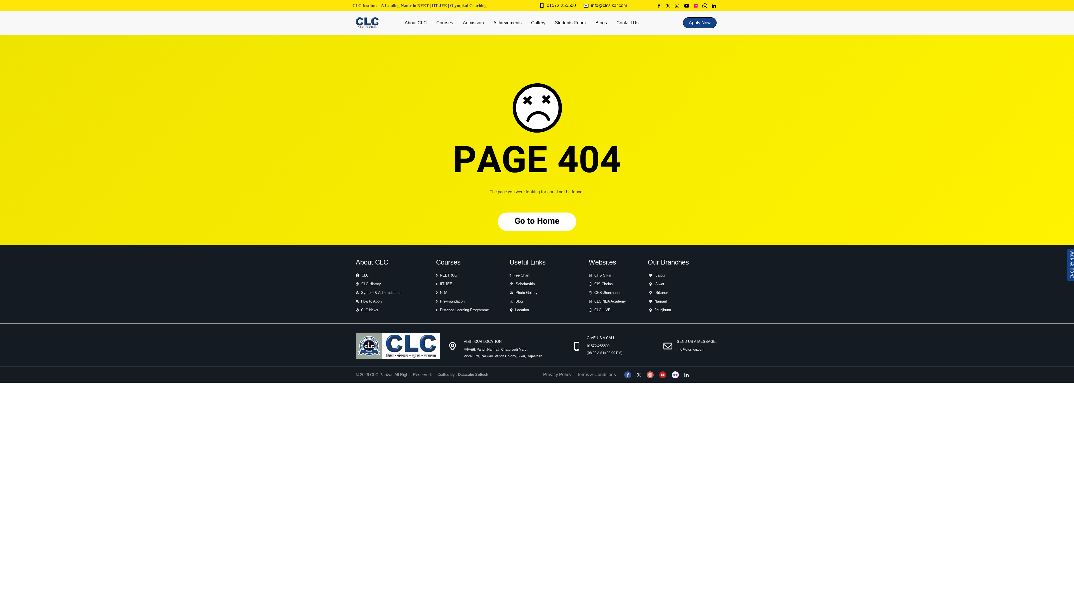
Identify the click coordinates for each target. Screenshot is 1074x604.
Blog (519, 301)
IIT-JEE (446, 284)
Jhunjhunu (662, 310)
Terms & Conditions (596, 374)
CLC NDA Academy (610, 301)
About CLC (416, 22)
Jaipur (660, 275)
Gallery (538, 22)
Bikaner (662, 293)
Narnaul (660, 301)
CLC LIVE (602, 310)
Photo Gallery (526, 293)
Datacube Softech (473, 374)
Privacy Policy (557, 374)
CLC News (369, 310)
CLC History (371, 284)
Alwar (659, 284)
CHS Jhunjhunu (607, 293)
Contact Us (627, 22)
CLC (365, 275)
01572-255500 (561, 5)
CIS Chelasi (604, 284)
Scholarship (525, 284)
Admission (473, 22)
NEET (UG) (449, 275)
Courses (444, 22)
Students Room (570, 22)
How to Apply (371, 301)
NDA (443, 293)
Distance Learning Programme (464, 310)
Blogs (601, 22)
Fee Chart (521, 275)
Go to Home (537, 221)
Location (522, 310)
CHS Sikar (602, 275)
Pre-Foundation (452, 301)
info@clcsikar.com (609, 5)
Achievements (507, 22)
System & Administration (381, 293)
